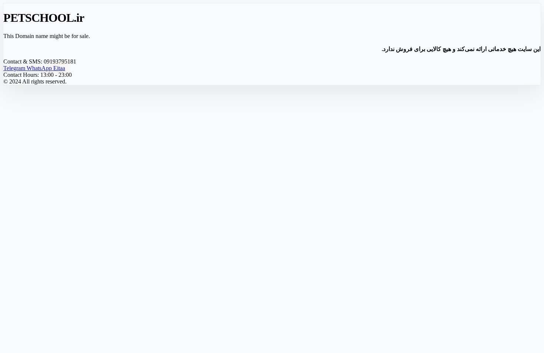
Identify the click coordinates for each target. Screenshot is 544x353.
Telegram (15, 68)
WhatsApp (40, 68)
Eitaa (59, 68)
